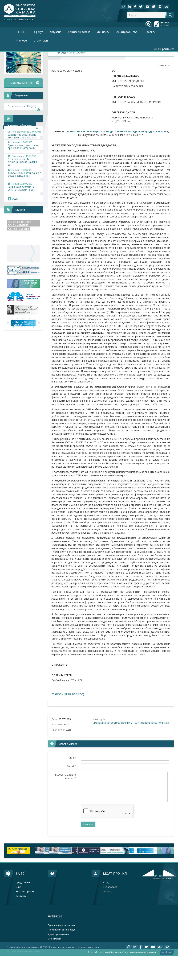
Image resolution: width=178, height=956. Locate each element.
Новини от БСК (130, 722)
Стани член (41, 40)
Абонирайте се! (164, 49)
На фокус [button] (37, 32)
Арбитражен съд (126, 32)
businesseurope (162, 877)
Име (72, 757)
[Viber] (123, 7)
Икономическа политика (154, 722)
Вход (105, 882)
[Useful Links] (167, 947)
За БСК (21, 873)
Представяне (23, 882)
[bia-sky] (23, 253)
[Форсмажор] (18, 850)
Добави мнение (22, 83)
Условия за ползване (89, 947)
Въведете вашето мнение (65, 776)
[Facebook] (135, 7)
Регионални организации (62, 930)
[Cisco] (103, 850)
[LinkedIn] (129, 7)
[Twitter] (140, 7)
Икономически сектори (106, 722)
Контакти (21, 896)
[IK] (23, 309)
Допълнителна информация (140, 952)
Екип (18, 887)
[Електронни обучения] (23, 283)
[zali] (74, 850)
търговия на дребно (18, 228)
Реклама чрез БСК (26, 891)
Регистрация (110, 887)
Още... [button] (15, 198)
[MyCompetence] (159, 850)
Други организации (59, 934)
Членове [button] (21, 40)
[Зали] (154, 7)
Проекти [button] (149, 32)
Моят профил (115, 873)
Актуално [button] (55, 32)
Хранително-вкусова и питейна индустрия (19, 223)
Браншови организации (61, 925)
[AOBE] (23, 270)
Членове (55, 916)
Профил (107, 891)
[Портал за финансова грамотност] (23, 296)
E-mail (71, 766)
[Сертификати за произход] (46, 850)
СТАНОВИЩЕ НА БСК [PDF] (67, 694)
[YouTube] (147, 7)
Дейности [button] (103, 32)
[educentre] (23, 323)
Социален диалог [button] (79, 32)
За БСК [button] (20, 32)
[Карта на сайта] (159, 947)
